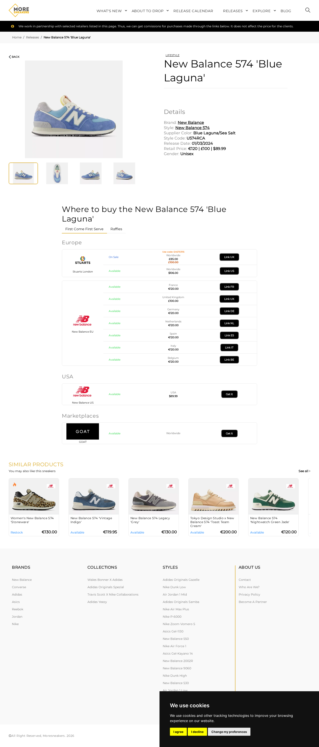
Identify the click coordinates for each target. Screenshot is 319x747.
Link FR (229, 286)
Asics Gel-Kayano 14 (178, 653)
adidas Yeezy (97, 602)
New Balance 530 (176, 683)
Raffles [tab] (116, 229)
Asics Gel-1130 (173, 631)
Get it (229, 394)
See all (304, 471)
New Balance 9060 (177, 668)
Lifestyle (172, 55)
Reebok (17, 609)
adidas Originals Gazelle (181, 580)
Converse (19, 587)
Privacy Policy (249, 594)
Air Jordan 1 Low (175, 690)
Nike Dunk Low (174, 587)
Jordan (17, 617)
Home (16, 37)
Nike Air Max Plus (176, 609)
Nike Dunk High (175, 676)
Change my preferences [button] (229, 732)
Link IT (229, 347)
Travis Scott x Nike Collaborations (112, 594)
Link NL (229, 323)
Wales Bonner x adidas (105, 580)
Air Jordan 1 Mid (175, 594)
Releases (32, 37)
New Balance (22, 580)
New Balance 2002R (178, 661)
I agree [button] (178, 732)
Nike (15, 624)
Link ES (229, 335)
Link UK (229, 257)
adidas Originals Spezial (105, 587)
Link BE (229, 359)
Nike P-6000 (172, 617)
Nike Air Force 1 (174, 646)
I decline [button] (197, 732)
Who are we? (249, 587)
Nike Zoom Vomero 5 (179, 624)
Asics (16, 602)
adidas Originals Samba (181, 602)
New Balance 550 (176, 639)
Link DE (229, 311)
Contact (245, 580)
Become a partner (253, 602)
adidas (17, 594)
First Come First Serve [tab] (84, 229)
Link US (229, 271)
